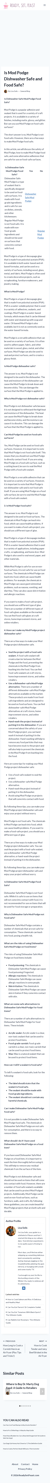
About (15, 1464)
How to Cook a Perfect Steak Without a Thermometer (21, 1449)
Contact (25, 1464)
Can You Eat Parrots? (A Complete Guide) (24, 1307)
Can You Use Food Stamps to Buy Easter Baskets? (20, 1425)
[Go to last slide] (7, 1391)
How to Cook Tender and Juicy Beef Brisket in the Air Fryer (38, 1348)
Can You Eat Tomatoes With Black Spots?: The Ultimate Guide (23, 1313)
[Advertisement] (25, 36)
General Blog (25, 91)
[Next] (42, 1391)
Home (35, 1464)
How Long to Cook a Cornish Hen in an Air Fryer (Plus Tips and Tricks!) (13, 1348)
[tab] (20, 1406)
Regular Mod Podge (41, 234)
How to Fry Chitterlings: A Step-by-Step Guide (18, 1430)
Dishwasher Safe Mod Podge (30, 197)
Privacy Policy (25, 1469)
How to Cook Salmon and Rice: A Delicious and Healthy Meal (23, 1300)
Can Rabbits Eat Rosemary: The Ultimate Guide (23, 1321)
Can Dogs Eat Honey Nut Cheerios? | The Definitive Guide (22, 1443)
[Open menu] (44, 5)
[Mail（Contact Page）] (24, 1288)
